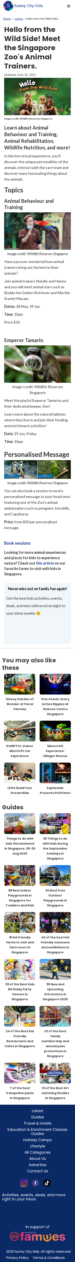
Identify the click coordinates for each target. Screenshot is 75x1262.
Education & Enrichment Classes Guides (38, 1131)
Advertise (37, 1165)
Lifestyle (37, 1146)
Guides (37, 1117)
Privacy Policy (17, 1258)
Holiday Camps (37, 1140)
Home (7, 18)
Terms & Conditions (49, 1258)
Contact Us (37, 1171)
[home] (22, 6)
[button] (68, 6)
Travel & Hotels (37, 1123)
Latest (19, 18)
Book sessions (17, 543)
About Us (37, 1159)
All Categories (38, 1152)
